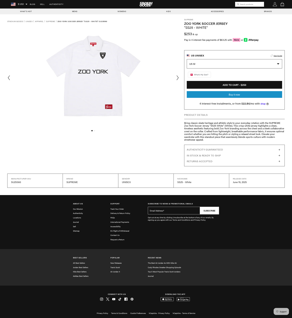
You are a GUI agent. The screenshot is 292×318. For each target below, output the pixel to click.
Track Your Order (117, 209)
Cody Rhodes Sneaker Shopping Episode (164, 267)
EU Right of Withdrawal (119, 230)
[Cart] (282, 4)
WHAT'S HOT (26, 11)
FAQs (112, 217)
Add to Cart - (234, 85)
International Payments (119, 222)
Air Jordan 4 (115, 271)
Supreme (50, 21)
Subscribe (209, 210)
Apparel (39, 21)
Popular (115, 257)
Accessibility (115, 226)
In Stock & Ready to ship (204, 155)
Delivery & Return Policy (120, 213)
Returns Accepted (200, 161)
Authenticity (56, 4)
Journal (76, 222)
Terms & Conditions (119, 313)
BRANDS (268, 11)
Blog (32, 4)
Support (115, 203)
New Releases (116, 263)
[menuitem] (32, 4)
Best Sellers (80, 257)
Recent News (155, 257)
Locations (77, 217)
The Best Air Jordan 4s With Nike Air (162, 263)
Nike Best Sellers (80, 271)
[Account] (275, 4)
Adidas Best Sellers (81, 276)
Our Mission (78, 209)
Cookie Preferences (138, 313)
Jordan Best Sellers (80, 267)
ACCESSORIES (217, 11)
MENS (74, 11)
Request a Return (117, 239)
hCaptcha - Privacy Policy (159, 313)
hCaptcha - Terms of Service (184, 313)
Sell (42, 4)
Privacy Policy (102, 313)
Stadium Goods (15, 21)
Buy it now (234, 94)
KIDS (168, 11)
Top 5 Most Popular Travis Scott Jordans (164, 271)
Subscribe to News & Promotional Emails (170, 203)
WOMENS (122, 11)
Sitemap (76, 230)
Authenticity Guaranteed (205, 149)
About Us (78, 203)
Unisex (29, 21)
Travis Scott (115, 267)
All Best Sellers (79, 263)
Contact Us (115, 235)
